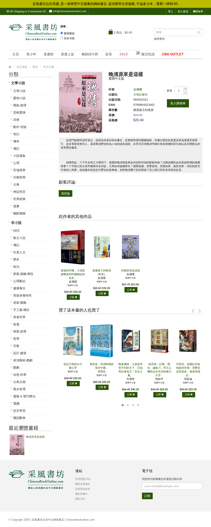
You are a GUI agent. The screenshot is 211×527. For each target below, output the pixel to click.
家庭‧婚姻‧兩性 (23, 274)
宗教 (16, 346)
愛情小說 (19, 98)
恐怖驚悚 (19, 112)
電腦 (16, 403)
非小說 (16, 223)
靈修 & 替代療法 (24, 396)
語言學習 (19, 410)
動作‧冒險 (19, 127)
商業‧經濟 (19, 331)
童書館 (49, 54)
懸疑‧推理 (19, 105)
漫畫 (16, 206)
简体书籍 (69, 38)
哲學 (16, 338)
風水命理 (19, 389)
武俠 (16, 119)
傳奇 (16, 141)
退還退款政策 (82, 488)
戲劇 (16, 367)
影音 (109, 54)
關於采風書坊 (82, 484)
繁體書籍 (69, 33)
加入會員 (183, 11)
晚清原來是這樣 (35, 436)
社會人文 (19, 252)
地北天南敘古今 (72, 364)
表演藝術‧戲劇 (23, 360)
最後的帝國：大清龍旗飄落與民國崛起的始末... (73, 274)
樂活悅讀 (148, 54)
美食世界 (19, 317)
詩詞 (16, 230)
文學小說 (18, 83)
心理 (16, 163)
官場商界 (19, 170)
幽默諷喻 (19, 213)
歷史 (16, 259)
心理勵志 (19, 281)
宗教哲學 (19, 177)
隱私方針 (80, 498)
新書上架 (67, 54)
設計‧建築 (19, 353)
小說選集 (19, 155)
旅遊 (16, 324)
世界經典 (19, 199)
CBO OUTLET (173, 54)
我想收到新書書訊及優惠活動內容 (162, 478)
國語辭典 (19, 418)
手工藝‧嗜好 (21, 310)
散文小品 (19, 238)
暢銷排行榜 (90, 54)
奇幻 (16, 134)
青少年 (31, 54)
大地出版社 (140, 94)
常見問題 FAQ (82, 479)
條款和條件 (81, 493)
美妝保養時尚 (22, 295)
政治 (16, 266)
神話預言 (19, 191)
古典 (16, 184)
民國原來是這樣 (130, 270)
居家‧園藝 (19, 302)
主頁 (15, 54)
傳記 (16, 148)
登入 (170, 11)
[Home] (10, 67)
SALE (124, 54)
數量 (169, 90)
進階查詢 (159, 38)
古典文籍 (19, 382)
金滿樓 (137, 89)
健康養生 (19, 288)
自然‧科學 (19, 374)
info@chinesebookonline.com (69, 11)
